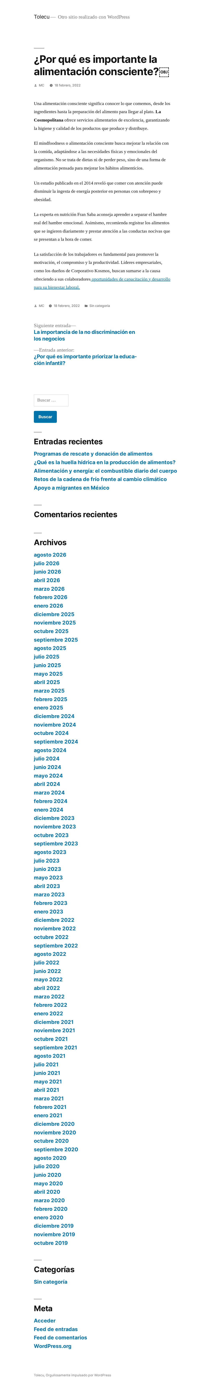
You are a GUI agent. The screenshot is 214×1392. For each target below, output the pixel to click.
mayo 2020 (48, 1183)
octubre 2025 (51, 631)
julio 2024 (47, 758)
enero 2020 (48, 1217)
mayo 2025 (48, 674)
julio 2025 (46, 657)
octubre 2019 (51, 1243)
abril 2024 (47, 784)
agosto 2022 (50, 954)
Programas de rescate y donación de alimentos (93, 454)
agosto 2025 (50, 648)
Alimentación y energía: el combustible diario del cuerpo (105, 471)
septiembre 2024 (56, 741)
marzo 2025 (49, 691)
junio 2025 (47, 665)
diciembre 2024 (54, 716)
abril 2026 (47, 580)
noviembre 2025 (55, 622)
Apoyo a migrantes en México (71, 488)
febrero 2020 (51, 1209)
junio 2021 (47, 1073)
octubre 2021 (51, 1039)
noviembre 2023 (55, 826)
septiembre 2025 (56, 640)
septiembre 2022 (56, 945)
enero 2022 (48, 1013)
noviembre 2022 (55, 928)
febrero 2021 (50, 1107)
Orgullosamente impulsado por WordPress (78, 1375)
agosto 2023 (50, 852)
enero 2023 (48, 911)
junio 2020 (47, 1175)
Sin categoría (99, 306)
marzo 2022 (49, 996)
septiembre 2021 (55, 1047)
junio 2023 (47, 869)
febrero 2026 (50, 597)
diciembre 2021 (54, 1022)
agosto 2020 (50, 1158)
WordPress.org (52, 1346)
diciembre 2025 (54, 614)
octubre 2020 (51, 1141)
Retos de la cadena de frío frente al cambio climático (100, 479)
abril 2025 (47, 682)
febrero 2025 (50, 699)
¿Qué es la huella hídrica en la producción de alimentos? (105, 462)
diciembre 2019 (54, 1226)
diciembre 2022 (54, 920)
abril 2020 (47, 1192)
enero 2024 (48, 810)
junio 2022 (47, 971)
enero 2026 (48, 606)
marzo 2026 (49, 589)
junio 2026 (47, 572)
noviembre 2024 (55, 725)
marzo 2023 (49, 894)
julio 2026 (46, 563)
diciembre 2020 (54, 1124)
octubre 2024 (51, 733)
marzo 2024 (49, 792)
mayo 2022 (48, 979)
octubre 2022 (51, 937)
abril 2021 (46, 1090)
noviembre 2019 (54, 1234)
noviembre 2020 (55, 1132)
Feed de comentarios (60, 1337)
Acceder (45, 1320)
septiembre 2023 (56, 843)
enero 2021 (48, 1115)
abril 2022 (47, 988)
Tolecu (41, 17)
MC (41, 85)
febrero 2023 (50, 903)
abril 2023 (47, 886)
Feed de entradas (56, 1329)
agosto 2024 (50, 750)
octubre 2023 (51, 835)
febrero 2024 (51, 801)
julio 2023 (46, 860)
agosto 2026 (50, 555)
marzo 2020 (49, 1200)
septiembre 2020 (56, 1149)
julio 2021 (46, 1064)
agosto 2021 (49, 1056)
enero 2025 (48, 707)
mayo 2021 (48, 1081)
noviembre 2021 (54, 1030)
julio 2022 (46, 962)
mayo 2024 (48, 776)
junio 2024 (47, 767)
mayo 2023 (48, 877)
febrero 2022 (50, 1005)
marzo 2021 (49, 1098)
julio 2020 (47, 1166)
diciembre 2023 (54, 818)
